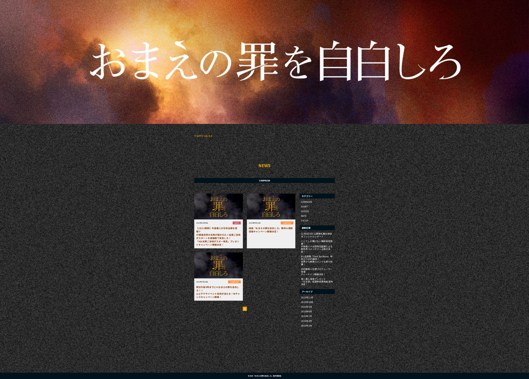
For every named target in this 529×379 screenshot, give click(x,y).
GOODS (305, 211)
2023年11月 (307, 297)
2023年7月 (306, 316)
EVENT (304, 206)
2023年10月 (307, 302)
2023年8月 (306, 311)
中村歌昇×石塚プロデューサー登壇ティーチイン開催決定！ (316, 272)
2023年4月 (306, 321)
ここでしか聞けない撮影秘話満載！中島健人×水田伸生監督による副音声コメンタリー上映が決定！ (316, 246)
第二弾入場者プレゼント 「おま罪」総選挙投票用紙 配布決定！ (317, 282)
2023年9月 (306, 306)
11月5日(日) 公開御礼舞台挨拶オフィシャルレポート (316, 235)
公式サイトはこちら (204, 136)
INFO (303, 216)
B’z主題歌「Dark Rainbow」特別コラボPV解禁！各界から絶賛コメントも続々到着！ (317, 260)
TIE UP (304, 220)
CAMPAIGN (306, 202)
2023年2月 (306, 325)
